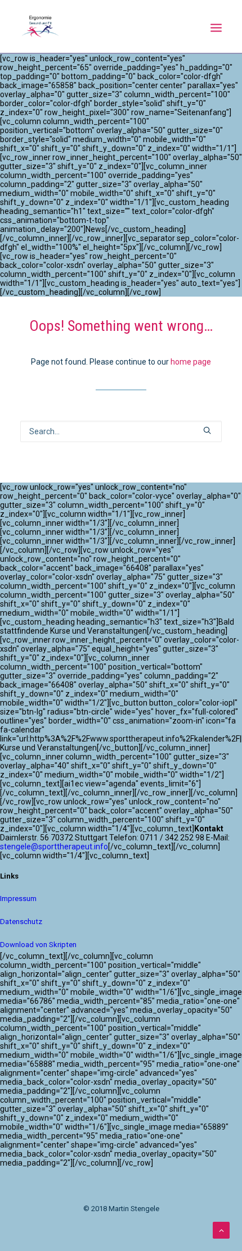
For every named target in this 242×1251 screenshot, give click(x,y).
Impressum (18, 898)
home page (191, 361)
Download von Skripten (38, 944)
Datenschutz (21, 921)
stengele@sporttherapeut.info (54, 846)
